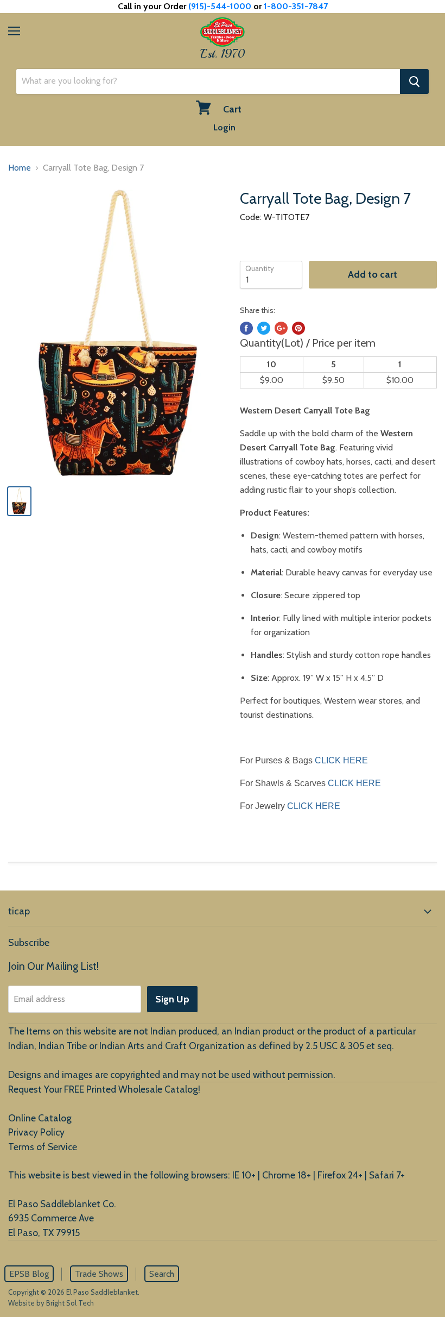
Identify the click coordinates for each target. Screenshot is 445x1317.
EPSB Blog (29, 1274)
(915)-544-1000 (219, 6)
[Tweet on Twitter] (263, 328)
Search (161, 1274)
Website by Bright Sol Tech (51, 1303)
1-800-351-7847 (296, 6)
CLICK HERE (341, 760)
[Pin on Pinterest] (298, 328)
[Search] (414, 81)
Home (19, 167)
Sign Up (172, 999)
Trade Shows (99, 1274)
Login (224, 127)
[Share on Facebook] (246, 328)
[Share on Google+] (281, 328)
